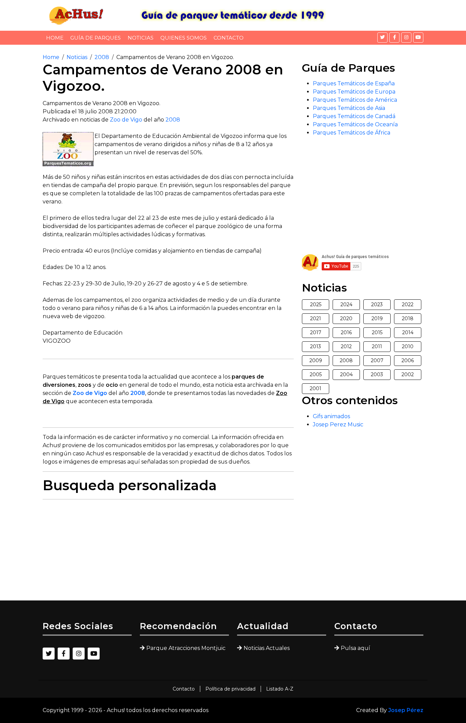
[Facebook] (394, 37)
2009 (315, 360)
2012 (346, 346)
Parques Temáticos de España (354, 83)
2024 (346, 304)
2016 (346, 332)
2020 (346, 318)
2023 (377, 304)
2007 (377, 360)
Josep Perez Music (338, 424)
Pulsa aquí (355, 648)
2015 (377, 332)
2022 (407, 304)
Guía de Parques (95, 37)
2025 (315, 304)
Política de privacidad (230, 689)
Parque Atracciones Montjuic (185, 648)
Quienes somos (183, 37)
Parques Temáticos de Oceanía (355, 124)
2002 (408, 374)
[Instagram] (406, 37)
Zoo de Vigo (126, 119)
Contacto (229, 37)
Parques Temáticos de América (355, 100)
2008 (101, 57)
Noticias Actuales (267, 648)
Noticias (141, 37)
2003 (377, 374)
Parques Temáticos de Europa (354, 91)
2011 (377, 346)
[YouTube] (418, 37)
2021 (315, 318)
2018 (407, 318)
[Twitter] (382, 37)
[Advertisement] (168, 552)
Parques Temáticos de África (351, 132)
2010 (407, 346)
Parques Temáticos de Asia (349, 108)
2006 (408, 360)
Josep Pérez (405, 710)
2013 (315, 346)
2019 (377, 318)
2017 (315, 332)
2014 (407, 332)
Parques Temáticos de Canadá (354, 116)
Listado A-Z (279, 689)
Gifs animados (331, 416)
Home (54, 37)
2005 (316, 374)
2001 (315, 388)
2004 (346, 374)
